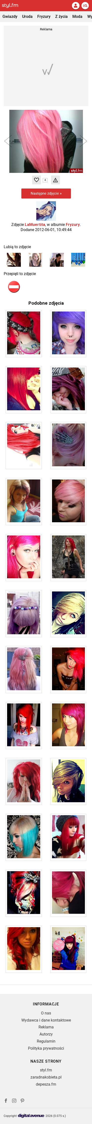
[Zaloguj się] (75, 5)
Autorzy (46, 1034)
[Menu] (85, 5)
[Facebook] (6, 1101)
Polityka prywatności (46, 1048)
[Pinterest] (23, 1101)
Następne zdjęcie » (46, 193)
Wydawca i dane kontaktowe (46, 1020)
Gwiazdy (9, 16)
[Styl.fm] (13, 5)
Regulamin (46, 1041)
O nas (46, 1013)
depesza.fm (46, 1084)
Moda (77, 16)
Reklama (46, 1027)
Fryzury (44, 16)
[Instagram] (14, 1101)
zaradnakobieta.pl (46, 1077)
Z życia (61, 16)
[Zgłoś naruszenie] (55, 180)
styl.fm (46, 1070)
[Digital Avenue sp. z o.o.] (31, 1116)
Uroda (27, 16)
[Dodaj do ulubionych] (36, 180)
